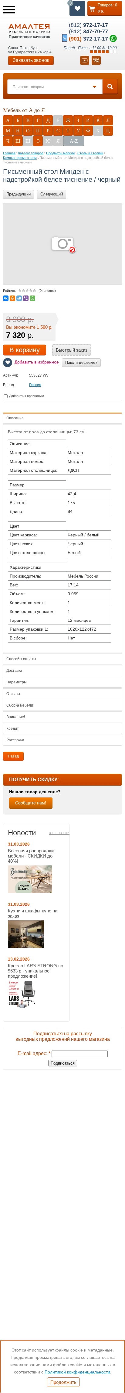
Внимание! (15, 717)
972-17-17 (88, 25)
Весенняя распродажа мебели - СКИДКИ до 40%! (31, 856)
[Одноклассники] (12, 298)
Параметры (16, 682)
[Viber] (26, 298)
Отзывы (13, 694)
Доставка (14, 670)
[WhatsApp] (32, 298)
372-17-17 (88, 39)
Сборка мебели (19, 705)
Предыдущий (18, 194)
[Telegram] (19, 298)
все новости (59, 833)
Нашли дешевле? (81, 362)
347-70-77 (88, 31)
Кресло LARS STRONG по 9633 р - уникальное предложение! (35, 971)
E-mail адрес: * (34, 1053)
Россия (35, 385)
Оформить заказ (104, 8)
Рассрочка (15, 740)
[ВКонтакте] (5, 298)
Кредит (12, 728)
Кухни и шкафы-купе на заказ (32, 913)
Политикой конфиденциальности (77, 1372)
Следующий (51, 194)
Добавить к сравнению (26, 396)
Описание (15, 418)
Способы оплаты (21, 659)
